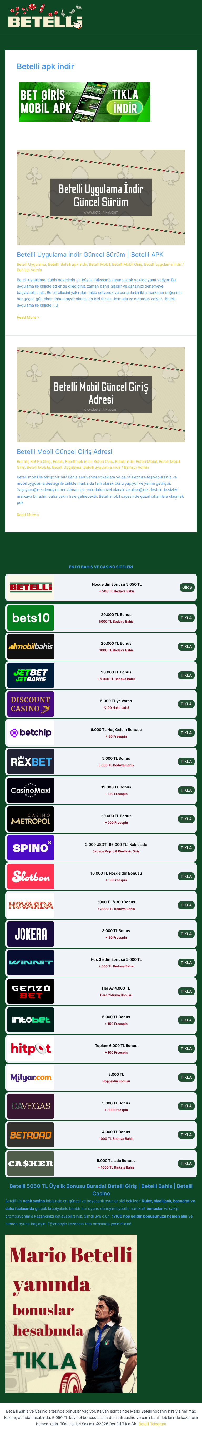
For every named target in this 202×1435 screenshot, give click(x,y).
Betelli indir (124, 461)
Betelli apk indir (73, 264)
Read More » (28, 318)
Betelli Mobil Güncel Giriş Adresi (64, 451)
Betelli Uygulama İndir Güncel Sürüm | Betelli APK (90, 254)
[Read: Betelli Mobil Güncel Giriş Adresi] (101, 394)
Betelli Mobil (99, 264)
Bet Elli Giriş (40, 461)
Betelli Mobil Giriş (127, 264)
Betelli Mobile (38, 467)
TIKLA (186, 617)
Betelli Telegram (152, 1424)
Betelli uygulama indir (162, 264)
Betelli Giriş (103, 461)
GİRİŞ (187, 587)
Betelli (53, 264)
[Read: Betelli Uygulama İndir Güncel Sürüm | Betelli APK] (101, 197)
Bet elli (22, 461)
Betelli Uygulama (31, 264)
